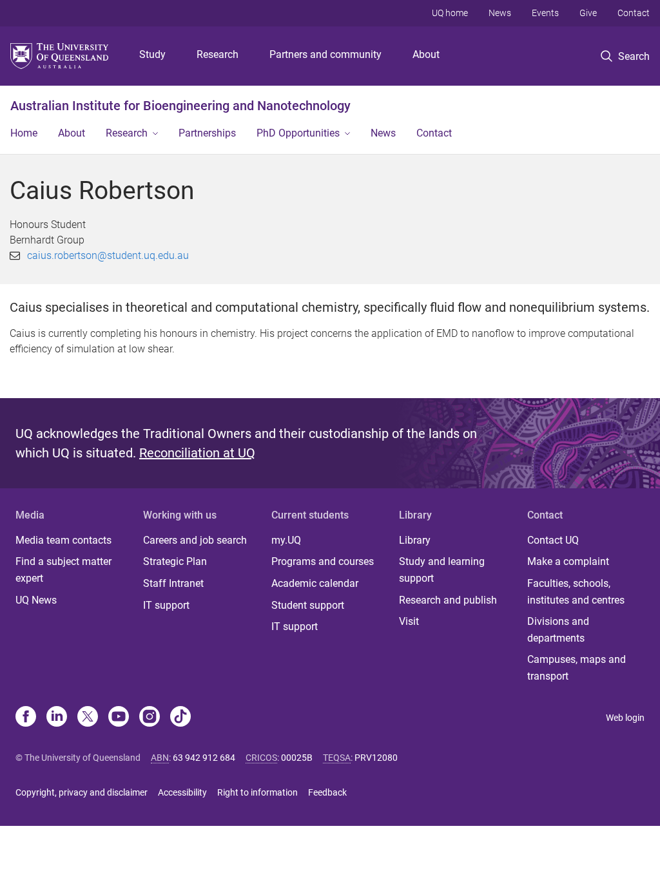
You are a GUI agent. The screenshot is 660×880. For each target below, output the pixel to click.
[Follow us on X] (87, 718)
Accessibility (182, 792)
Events (545, 13)
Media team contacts (63, 540)
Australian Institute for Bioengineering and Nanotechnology (180, 105)
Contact (633, 13)
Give (588, 13)
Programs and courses (322, 561)
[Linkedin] (56, 718)
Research (217, 54)
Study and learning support (442, 569)
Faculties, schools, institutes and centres (576, 591)
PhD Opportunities (298, 133)
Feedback (327, 792)
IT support (166, 605)
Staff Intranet (173, 583)
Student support (307, 605)
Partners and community (325, 54)
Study (152, 54)
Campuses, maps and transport (576, 667)
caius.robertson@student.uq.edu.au (108, 255)
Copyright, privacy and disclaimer (81, 792)
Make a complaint (568, 561)
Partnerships (207, 133)
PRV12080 (376, 757)
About (426, 54)
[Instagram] (149, 718)
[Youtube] (118, 718)
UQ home (450, 13)
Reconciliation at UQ (197, 453)
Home (23, 133)
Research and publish (448, 600)
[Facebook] (25, 718)
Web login (625, 718)
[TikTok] (180, 718)
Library (415, 540)
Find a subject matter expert (63, 569)
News (500, 13)
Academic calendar (314, 583)
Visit (409, 621)
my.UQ (286, 540)
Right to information (257, 792)
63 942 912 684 (204, 757)
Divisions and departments (558, 629)
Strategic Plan (175, 561)
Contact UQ (553, 540)
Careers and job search (195, 540)
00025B (297, 757)
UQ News (36, 600)
